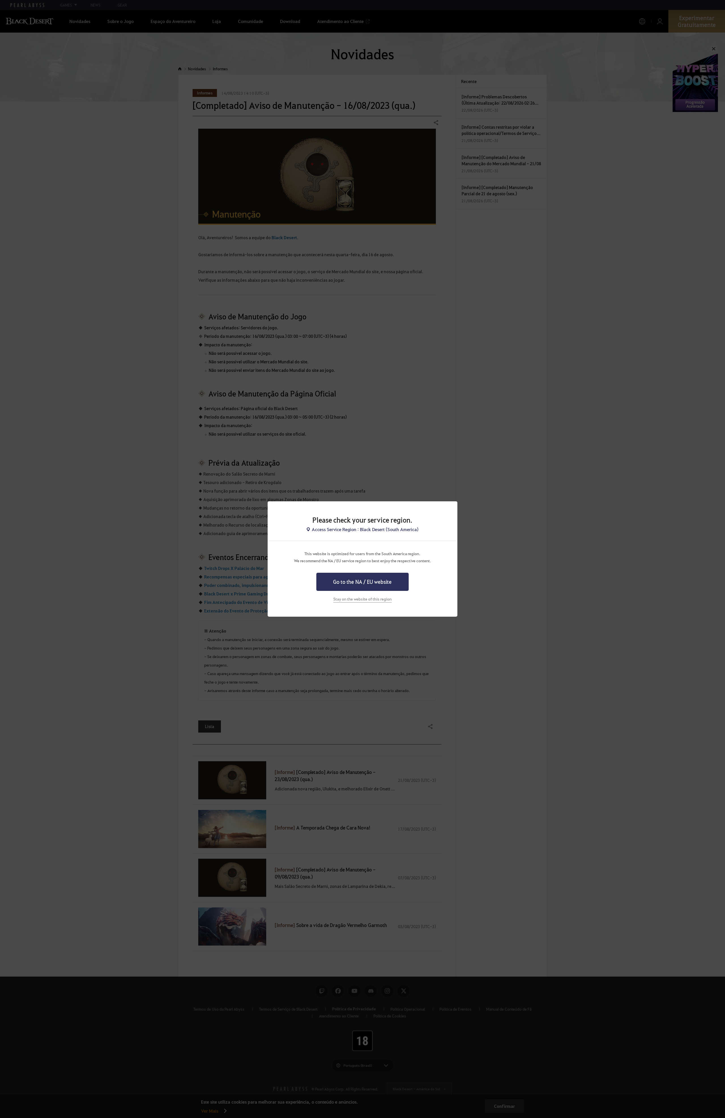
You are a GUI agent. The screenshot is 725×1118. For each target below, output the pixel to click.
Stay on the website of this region (362, 598)
